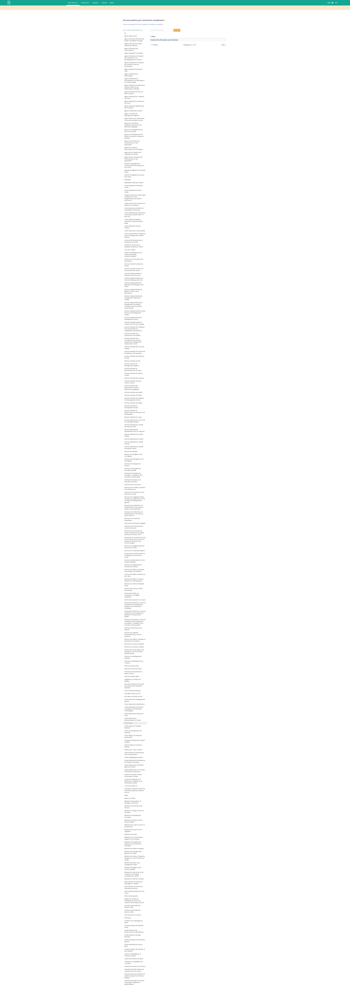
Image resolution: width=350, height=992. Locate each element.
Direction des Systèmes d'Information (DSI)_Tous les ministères (132, 634)
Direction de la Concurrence (132, 484)
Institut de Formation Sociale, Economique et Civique (133, 775)
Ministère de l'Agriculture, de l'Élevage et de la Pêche (132, 802)
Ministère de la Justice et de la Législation (133, 830)
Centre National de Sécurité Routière (132, 227)
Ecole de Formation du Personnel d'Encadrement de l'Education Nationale (134, 686)
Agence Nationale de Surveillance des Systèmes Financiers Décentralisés (134, 64)
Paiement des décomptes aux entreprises (164, 40)
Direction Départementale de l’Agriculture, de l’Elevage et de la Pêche (133, 284)
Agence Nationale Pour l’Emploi (133, 53)
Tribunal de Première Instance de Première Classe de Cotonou (134, 970)
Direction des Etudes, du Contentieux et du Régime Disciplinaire (132, 595)
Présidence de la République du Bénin (133, 921)
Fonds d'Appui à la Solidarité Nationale (132, 727)
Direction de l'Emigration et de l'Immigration (133, 455)
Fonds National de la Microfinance (134, 704)
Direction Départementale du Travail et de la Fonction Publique (134, 323)
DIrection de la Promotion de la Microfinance (133, 260)
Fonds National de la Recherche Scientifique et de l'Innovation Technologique (133, 709)
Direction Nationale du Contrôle (133, 439)
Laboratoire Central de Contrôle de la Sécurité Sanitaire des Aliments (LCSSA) (134, 790)
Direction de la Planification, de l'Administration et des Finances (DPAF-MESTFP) (133, 513)
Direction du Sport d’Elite (131, 676)
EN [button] (336, 3)
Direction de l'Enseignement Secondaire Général (132, 469)
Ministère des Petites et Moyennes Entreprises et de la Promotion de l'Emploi (134, 858)
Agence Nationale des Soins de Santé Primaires (133, 92)
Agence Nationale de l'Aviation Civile (133, 70)
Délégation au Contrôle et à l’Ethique (132, 680)
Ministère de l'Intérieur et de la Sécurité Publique (133, 821)
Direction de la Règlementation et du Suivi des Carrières (134, 547)
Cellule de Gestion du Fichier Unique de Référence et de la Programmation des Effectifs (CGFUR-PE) (134, 197)
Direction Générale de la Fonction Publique (134, 347)
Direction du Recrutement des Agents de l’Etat (133, 672)
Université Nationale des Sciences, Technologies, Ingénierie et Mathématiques (134, 982)
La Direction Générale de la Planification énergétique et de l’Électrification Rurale (133, 781)
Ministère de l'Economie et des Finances (133, 807)
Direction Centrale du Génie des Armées (133, 265)
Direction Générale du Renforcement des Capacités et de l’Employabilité (134, 412)
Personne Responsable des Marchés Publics (132, 911)
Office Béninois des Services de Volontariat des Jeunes (133, 887)
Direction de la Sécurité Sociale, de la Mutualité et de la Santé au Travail (134, 555)
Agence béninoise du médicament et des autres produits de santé (134, 119)
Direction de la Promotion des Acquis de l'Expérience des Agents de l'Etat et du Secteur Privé (134, 532)
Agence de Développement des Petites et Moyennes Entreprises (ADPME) (134, 136)
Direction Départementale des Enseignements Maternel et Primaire (133, 298)
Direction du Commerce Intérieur (134, 647)
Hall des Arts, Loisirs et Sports (133, 750)
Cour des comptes (129, 250)
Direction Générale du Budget (133, 403)
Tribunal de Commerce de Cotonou (134, 966)
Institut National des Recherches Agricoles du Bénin (134, 766)
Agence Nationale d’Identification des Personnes (134, 107)
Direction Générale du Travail (133, 417)
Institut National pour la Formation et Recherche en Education (134, 770)
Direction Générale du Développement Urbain (131, 406)
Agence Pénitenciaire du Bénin (133, 111)
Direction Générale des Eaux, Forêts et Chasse (132, 382)
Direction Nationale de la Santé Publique (133, 435)
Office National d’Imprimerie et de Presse (134, 892)
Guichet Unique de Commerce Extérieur (133, 746)
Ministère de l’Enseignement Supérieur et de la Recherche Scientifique (132, 843)
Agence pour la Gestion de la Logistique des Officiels (132, 153)
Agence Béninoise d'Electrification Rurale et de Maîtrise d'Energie (134, 40)
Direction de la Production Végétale (134, 523)
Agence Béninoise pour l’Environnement (131, 49)
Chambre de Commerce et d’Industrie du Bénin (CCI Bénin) (133, 246)
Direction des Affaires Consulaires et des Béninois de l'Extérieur (134, 570)
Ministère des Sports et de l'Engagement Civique (132, 863)
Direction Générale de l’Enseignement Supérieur (131, 365)
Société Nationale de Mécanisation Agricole (134, 940)
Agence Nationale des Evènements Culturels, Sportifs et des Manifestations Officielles (134, 87)
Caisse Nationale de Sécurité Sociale (132, 191)
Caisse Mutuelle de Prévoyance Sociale (133, 186)
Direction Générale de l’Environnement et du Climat (132, 369)
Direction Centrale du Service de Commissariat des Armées (133, 269)
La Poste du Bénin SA (130, 786)
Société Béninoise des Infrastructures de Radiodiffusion (134, 931)
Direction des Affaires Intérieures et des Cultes (134, 575)
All (125, 33)
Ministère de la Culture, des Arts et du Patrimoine (134, 826)
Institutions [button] (85, 3)
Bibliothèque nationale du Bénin (133, 182)
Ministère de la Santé (130, 834)
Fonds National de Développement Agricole (134, 700)
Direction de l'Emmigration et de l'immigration (133, 460)
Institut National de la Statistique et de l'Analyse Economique (134, 761)
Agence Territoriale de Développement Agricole (131, 114)
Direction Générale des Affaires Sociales (133, 374)
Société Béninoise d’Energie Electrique (132, 936)
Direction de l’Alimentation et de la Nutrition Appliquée (134, 561)
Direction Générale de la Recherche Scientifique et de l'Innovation (134, 352)
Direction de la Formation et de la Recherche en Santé (134, 493)
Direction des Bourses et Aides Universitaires (133, 589)
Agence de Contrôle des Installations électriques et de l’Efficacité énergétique (133, 125)
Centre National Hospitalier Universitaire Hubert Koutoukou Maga (133, 221)
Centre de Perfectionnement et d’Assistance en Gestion (133, 241)
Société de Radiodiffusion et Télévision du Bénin (132, 955)
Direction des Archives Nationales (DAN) (134, 584)
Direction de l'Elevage (130, 451)
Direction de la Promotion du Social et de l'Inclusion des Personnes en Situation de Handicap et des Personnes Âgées (134, 540)
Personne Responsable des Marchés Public (132, 906)
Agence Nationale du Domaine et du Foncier (134, 102)
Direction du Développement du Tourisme (133, 662)
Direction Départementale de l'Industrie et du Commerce (133, 274)
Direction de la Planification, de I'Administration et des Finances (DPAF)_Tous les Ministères (133, 507)
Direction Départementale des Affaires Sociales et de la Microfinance (133, 291)
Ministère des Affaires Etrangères (134, 848)
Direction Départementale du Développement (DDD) (133, 318)
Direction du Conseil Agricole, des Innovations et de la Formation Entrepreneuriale (134, 651)
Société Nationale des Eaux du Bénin (133, 945)
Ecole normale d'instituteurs (132, 690)
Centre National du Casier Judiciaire (134, 231)
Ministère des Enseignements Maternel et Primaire (133, 852)
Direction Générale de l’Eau (132, 361)
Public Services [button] (72, 3)
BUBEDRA (127, 180)
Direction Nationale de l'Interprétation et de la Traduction (134, 430)
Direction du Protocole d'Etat (133, 669)
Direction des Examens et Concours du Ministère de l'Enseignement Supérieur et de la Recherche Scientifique (135, 605)
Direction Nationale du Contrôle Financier (133, 443)
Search (177, 30)
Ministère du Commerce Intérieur (134, 879)
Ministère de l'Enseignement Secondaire (132, 816)
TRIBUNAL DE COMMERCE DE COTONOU (133, 962)
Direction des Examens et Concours (135, 600)
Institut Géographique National (133, 757)
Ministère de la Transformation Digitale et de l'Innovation (133, 838)
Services (104, 3)
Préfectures (127, 918)
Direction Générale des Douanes (134, 378)
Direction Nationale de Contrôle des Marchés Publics (133, 425)
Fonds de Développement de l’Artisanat (133, 731)
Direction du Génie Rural (131, 666)
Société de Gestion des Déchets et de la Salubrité (134, 950)
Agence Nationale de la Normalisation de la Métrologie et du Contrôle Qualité (134, 80)
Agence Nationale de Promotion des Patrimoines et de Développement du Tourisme (133, 58)
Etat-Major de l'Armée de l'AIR (133, 696)
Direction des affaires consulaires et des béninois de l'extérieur (135, 640)
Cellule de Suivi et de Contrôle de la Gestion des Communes (134, 204)
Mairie (126, 795)
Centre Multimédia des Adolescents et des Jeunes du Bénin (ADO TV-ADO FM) (134, 214)
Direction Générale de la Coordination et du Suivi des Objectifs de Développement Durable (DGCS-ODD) (132, 341)
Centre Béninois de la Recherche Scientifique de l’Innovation (134, 209)
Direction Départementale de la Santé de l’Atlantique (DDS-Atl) (133, 279)
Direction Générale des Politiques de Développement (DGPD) (134, 399)
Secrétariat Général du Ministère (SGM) (133, 926)
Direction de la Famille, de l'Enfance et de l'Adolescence (134, 488)
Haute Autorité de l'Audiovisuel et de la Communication (134, 753)
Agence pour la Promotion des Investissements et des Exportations (133, 159)
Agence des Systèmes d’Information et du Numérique (133, 148)
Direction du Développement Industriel (132, 657)
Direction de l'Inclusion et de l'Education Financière (132, 481)
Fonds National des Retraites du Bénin (133, 714)
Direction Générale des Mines (133, 395)
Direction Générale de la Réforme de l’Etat (134, 357)
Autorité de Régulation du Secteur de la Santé (134, 176)
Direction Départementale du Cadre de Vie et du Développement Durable (134, 312)
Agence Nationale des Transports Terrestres (134, 97)
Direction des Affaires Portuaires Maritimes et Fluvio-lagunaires (134, 580)
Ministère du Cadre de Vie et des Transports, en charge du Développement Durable (133, 874)
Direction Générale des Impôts (133, 392)
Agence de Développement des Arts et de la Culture (133, 130)
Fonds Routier (128, 723)
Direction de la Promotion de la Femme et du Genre (133, 527)
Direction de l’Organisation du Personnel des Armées (133, 565)
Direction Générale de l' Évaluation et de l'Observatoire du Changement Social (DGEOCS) (134, 329)
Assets (112, 3)
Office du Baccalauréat (131, 896)
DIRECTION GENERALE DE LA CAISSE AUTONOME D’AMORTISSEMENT (133, 254)
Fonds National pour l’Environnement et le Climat (132, 719)
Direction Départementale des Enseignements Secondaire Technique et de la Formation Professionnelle (133, 305)
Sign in (329, 3)
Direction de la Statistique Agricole (134, 550)
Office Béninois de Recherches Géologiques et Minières (133, 882)
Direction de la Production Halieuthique (132, 519)
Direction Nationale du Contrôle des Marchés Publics (133, 447)
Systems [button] (95, 3)
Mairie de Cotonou (129, 798)
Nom (153, 36)
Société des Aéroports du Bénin (133, 959)
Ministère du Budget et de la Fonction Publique (132, 868)
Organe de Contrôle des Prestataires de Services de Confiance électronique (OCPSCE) (134, 900)
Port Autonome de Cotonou (132, 915)
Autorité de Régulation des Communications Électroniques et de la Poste (134, 165)
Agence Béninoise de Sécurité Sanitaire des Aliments (133, 44)
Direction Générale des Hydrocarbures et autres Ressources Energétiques (131, 387)
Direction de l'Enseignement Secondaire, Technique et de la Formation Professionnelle (133, 475)
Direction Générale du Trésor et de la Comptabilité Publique (134, 421)
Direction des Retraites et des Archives (133, 629)
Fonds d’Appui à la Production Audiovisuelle (133, 736)
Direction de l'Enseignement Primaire (132, 464)
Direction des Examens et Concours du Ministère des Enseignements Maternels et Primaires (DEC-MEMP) (135, 613)
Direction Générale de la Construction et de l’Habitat (132, 334)
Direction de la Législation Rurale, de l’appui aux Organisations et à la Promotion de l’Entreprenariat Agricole (134, 499)
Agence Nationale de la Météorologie (131, 75)
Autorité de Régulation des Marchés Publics (135, 171)
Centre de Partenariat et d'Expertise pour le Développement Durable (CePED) (134, 235)
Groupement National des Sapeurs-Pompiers (134, 741)
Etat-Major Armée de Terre (132, 693)
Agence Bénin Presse (130, 36)
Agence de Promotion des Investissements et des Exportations (132, 143)
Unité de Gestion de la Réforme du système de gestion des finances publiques (134, 976)
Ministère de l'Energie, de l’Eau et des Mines (134, 811)
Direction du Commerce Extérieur (134, 644)
